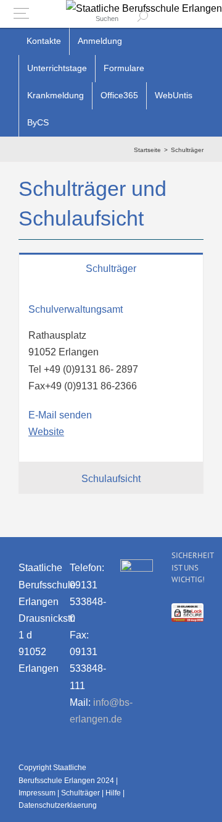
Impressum (37, 793)
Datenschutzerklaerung (57, 805)
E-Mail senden (60, 415)
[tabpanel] (111, 372)
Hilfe (113, 793)
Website (46, 431)
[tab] (111, 268)
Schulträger (80, 793)
